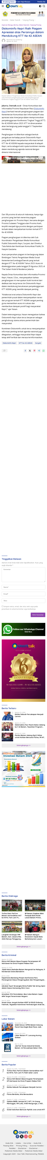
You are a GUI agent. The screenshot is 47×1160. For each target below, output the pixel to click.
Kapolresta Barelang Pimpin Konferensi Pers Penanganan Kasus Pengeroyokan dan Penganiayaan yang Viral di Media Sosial (23, 979)
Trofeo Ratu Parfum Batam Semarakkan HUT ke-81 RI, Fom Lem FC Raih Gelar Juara (11, 915)
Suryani (38, 343)
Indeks (18, 1143)
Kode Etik (9, 1143)
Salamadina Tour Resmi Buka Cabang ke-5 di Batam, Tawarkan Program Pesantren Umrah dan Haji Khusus (30, 726)
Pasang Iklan (8, 1146)
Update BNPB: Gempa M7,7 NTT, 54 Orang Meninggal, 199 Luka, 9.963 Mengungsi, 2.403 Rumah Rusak (25, 1102)
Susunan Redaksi (37, 1146)
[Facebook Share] (25, 350)
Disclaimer (22, 1148)
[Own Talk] (14, 6)
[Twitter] (22, 1137)
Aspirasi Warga (7, 25)
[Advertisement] (23, 187)
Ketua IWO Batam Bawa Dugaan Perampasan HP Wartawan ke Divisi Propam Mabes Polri (21, 962)
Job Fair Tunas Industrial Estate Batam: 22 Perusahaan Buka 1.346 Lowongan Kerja (28, 1047)
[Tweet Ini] (30, 350)
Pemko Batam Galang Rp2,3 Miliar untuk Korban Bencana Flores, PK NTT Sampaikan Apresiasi (30, 736)
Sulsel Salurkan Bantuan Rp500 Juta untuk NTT (26, 1110)
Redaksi (12, 1148)
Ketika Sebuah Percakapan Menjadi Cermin (29, 715)
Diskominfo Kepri (9, 343)
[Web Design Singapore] (23, 670)
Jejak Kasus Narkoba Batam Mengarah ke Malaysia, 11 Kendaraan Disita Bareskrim (23, 970)
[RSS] (30, 1137)
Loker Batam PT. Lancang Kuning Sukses (28, 1036)
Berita (16, 25)
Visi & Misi (27, 1143)
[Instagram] (26, 1137)
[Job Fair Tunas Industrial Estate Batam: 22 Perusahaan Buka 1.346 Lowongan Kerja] (7, 1047)
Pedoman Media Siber (13, 1151)
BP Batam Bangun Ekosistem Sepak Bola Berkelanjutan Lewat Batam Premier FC (34, 937)
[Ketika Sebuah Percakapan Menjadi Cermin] (7, 716)
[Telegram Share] (39, 350)
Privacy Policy (21, 1146)
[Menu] (3, 6)
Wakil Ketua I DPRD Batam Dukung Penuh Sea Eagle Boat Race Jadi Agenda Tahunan (29, 1026)
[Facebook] (17, 1137)
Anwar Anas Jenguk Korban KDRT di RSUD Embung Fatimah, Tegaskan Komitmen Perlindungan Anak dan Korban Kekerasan (23, 1003)
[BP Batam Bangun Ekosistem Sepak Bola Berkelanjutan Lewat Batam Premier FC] (35, 927)
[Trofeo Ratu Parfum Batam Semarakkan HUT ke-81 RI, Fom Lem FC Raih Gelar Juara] (12, 905)
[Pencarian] (44, 6)
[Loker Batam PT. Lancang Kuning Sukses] (7, 1037)
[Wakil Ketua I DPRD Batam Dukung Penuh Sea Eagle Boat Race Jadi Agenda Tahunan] (7, 1026)
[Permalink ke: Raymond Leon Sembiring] (3, 40)
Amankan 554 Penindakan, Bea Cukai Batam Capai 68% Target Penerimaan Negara (22, 995)
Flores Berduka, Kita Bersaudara (20, 1094)
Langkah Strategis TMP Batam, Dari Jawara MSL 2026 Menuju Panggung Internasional (11, 937)
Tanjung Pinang (35, 25)
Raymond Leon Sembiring (14, 40)
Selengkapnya (23, 745)
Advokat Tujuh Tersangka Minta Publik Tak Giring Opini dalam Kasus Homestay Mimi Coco (23, 987)
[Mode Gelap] (40, 6)
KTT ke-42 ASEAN (25, 343)
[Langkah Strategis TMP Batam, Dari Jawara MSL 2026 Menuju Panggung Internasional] (12, 927)
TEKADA (41, 1154)
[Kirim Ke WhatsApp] (43, 350)
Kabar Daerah (24, 25)
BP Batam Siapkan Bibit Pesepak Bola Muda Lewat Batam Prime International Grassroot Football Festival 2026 (34, 915)
